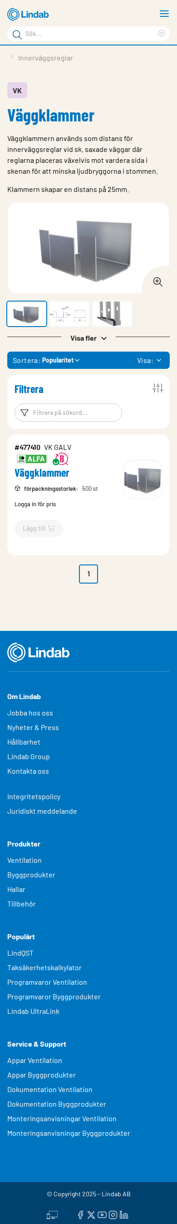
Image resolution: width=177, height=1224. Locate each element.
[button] (26, 314)
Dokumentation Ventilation (50, 1089)
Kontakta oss (28, 770)
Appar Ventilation (34, 1060)
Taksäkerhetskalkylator (44, 967)
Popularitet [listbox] (58, 360)
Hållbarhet (23, 741)
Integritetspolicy (33, 796)
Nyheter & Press (33, 727)
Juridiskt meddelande (42, 810)
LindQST (20, 952)
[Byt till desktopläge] (52, 1213)
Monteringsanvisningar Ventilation (62, 1118)
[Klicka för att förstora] (155, 279)
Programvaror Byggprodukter (54, 996)
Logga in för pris (35, 504)
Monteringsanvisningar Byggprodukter (68, 1132)
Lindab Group (28, 756)
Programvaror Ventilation (47, 981)
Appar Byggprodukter (41, 1074)
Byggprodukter (31, 874)
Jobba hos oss (30, 712)
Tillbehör (21, 903)
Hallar (16, 889)
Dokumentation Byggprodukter (56, 1103)
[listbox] (158, 360)
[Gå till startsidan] (29, 14)
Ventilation (24, 860)
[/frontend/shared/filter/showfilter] (157, 388)
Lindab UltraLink (33, 1011)
